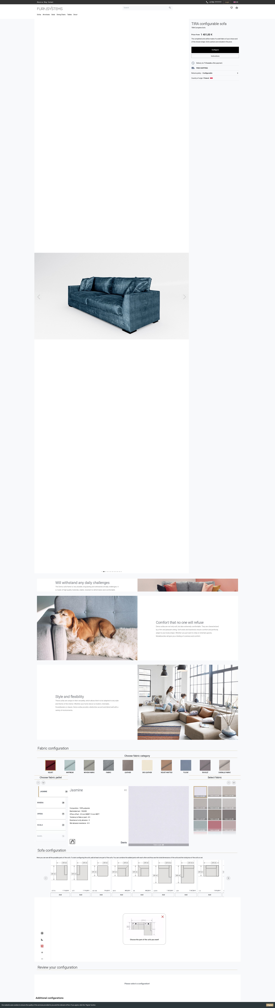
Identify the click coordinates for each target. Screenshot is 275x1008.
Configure (215, 50)
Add (60, 895)
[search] (170, 7)
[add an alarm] (42, 952)
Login (227, 2)
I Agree (269, 1005)
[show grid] (42, 946)
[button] (60, 876)
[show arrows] (42, 939)
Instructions (215, 56)
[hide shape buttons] (42, 933)
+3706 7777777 (215, 2)
